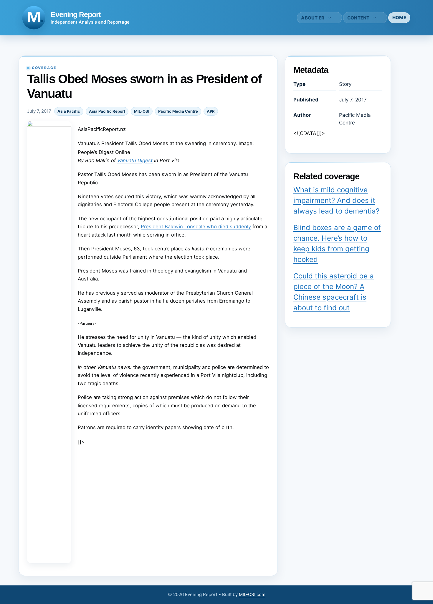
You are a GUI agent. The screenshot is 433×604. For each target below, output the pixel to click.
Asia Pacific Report (107, 111)
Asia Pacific (68, 111)
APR (211, 111)
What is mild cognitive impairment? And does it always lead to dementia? (336, 200)
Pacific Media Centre (178, 111)
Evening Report (76, 14)
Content (358, 18)
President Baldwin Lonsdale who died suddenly (196, 226)
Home (399, 17)
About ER (312, 18)
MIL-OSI (141, 111)
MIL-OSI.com (252, 594)
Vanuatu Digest (135, 160)
